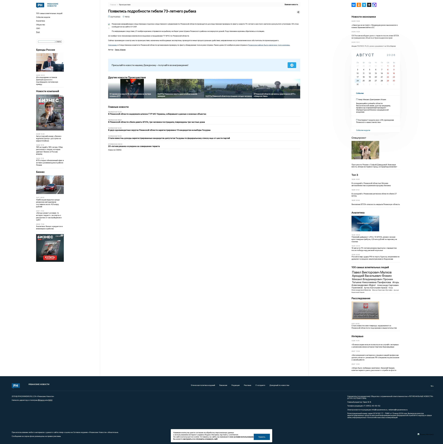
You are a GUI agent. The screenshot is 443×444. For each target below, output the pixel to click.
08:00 (42, 197)
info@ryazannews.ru (379, 409)
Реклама (247, 385)
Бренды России (45, 49)
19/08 (38, 145)
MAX (50, 400)
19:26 (358, 21)
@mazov (41, 400)
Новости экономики (364, 16)
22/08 (38, 75)
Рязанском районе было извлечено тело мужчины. (269, 45)
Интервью (357, 336)
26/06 (38, 224)
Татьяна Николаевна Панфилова (372, 282)
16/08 (353, 235)
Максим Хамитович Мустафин (382, 290)
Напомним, (112, 45)
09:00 (43, 75)
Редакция (235, 385)
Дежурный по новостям (279, 385)
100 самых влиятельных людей (49, 13)
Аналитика (40, 21)
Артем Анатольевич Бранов (376, 287)
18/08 (38, 158)
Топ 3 (355, 174)
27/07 (38, 211)
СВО (38, 28)
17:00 (42, 211)
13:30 (358, 364)
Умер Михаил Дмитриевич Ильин (372, 99)
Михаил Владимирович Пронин (372, 279)
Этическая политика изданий (203, 385)
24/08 (354, 21)
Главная (113, 5)
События (359, 93)
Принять (261, 437)
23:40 (358, 200)
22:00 (358, 254)
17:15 (42, 158)
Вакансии (223, 385)
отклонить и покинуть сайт (207, 439)
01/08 (353, 340)
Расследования (361, 298)
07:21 (357, 190)
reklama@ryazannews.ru (398, 409)
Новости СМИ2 (114, 150)
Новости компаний (47, 91)
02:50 (357, 323)
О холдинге (260, 385)
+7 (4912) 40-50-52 (371, 406)
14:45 (43, 134)
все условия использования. (242, 437)
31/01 (353, 323)
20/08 (38, 134)
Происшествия (124, 5)
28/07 (353, 351)
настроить (187, 439)
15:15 (42, 145)
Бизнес (40, 171)
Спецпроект (359, 137)
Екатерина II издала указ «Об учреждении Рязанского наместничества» (375, 121)
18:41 (358, 42)
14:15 (357, 340)
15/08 (353, 254)
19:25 (358, 32)
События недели (43, 17)
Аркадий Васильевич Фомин (372, 276)
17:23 (42, 224)
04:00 (358, 246)
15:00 (358, 351)
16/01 (38, 197)
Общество (40, 24)
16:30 (358, 179)
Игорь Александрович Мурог (375, 283)
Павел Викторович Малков (372, 272)
